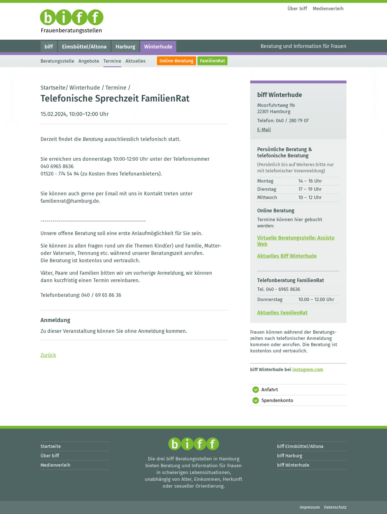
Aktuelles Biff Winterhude (287, 256)
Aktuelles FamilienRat (282, 313)
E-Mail (264, 130)
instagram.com (307, 369)
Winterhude (84, 87)
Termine (115, 87)
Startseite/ (54, 87)
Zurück (48, 355)
